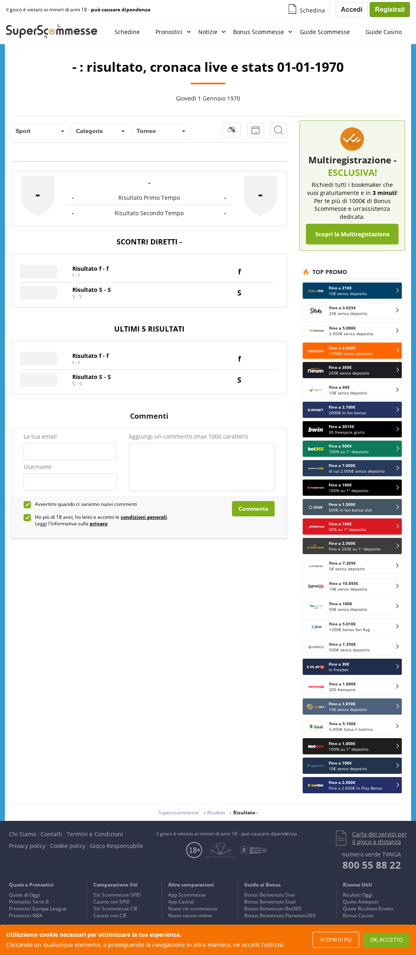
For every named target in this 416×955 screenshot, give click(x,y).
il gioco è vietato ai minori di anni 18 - (78, 9)
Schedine (127, 32)
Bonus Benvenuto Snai (269, 894)
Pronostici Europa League (38, 908)
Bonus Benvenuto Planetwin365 (280, 915)
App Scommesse (187, 894)
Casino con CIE (110, 915)
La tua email (40, 436)
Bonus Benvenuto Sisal (270, 901)
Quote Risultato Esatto (368, 908)
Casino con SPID (111, 901)
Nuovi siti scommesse (192, 908)
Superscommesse (178, 812)
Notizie (207, 32)
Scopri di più (336, 939)
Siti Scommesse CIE (115, 908)
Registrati (390, 9)
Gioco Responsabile (116, 846)
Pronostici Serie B (29, 901)
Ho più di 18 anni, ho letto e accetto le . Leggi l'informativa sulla (101, 520)
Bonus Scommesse (258, 32)
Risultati (216, 812)
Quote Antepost (360, 901)
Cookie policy (67, 846)
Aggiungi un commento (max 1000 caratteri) (188, 436)
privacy (99, 523)
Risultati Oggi (358, 894)
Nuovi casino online (190, 915)
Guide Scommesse (325, 32)
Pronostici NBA (26, 915)
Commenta (253, 508)
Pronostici (169, 32)
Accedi (351, 9)
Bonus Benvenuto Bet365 (272, 908)
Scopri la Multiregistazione (352, 234)
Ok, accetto (386, 940)
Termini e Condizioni (95, 834)
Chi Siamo (22, 834)
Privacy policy (27, 846)
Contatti (51, 834)
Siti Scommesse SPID (117, 894)
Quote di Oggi (24, 894)
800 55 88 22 (371, 864)
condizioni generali (144, 517)
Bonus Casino (358, 915)
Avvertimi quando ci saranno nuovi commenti (86, 504)
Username (38, 467)
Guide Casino (384, 32)
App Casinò (181, 901)
